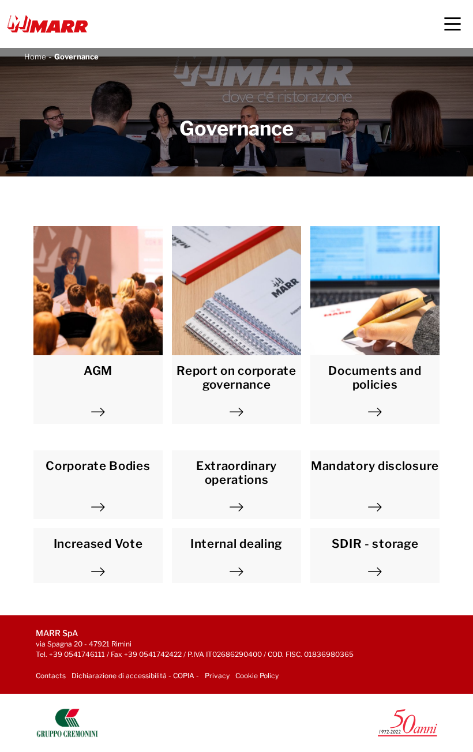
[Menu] (452, 24)
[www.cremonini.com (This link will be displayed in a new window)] (67, 721)
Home (35, 56)
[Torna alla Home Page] (47, 24)
